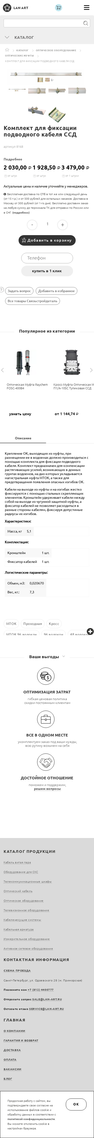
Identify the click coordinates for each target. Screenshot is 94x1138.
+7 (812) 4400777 (41, 989)
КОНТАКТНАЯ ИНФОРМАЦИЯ (36, 959)
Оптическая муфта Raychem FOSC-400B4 (27, 386)
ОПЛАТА (10, 1059)
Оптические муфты (19, 55)
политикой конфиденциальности (31, 1119)
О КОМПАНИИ (14, 1030)
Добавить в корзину (49, 240)
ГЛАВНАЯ (14, 1020)
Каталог (22, 50)
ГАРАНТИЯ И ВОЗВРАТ (21, 1040)
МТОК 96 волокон (21, 634)
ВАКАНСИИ (12, 1069)
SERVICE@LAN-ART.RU (46, 1008)
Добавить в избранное (56, 291)
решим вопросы (47, 789)
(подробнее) (21, 212)
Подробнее (13, 159)
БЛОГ (8, 1078)
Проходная (32, 624)
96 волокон (53, 634)
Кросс (54, 624)
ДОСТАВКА (12, 1050)
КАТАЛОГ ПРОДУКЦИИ (29, 851)
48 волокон (80, 634)
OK (76, 1104)
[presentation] (3, 370)
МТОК (11, 624)
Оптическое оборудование (56, 50)
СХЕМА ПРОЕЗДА (17, 970)
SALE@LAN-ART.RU (47, 999)
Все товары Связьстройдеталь (32, 301)
